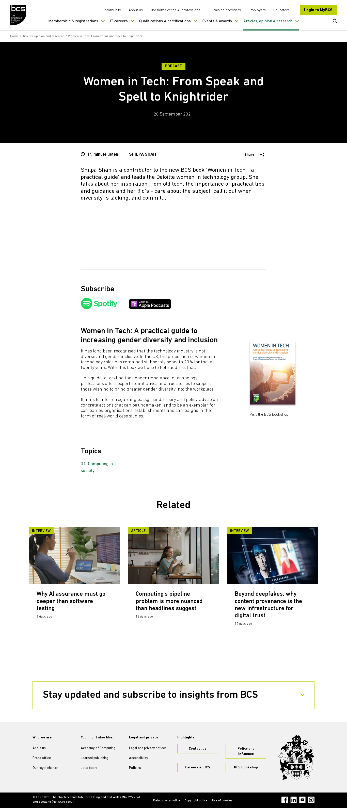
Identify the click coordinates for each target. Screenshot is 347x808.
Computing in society (97, 467)
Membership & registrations (73, 21)
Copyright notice (196, 800)
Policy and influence (246, 751)
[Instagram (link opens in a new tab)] (311, 800)
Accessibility (138, 758)
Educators (281, 10)
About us (136, 10)
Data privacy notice (166, 800)
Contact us (198, 749)
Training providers (226, 10)
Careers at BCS (197, 767)
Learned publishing (94, 758)
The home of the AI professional (175, 10)
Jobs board (89, 768)
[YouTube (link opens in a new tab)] (302, 800)
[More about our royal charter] (296, 757)
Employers (257, 10)
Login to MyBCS (318, 10)
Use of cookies (222, 800)
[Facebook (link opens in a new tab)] (284, 800)
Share (249, 155)
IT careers (119, 21)
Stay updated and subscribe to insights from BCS (150, 695)
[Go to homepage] (18, 15)
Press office (42, 758)
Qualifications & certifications (165, 21)
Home (14, 36)
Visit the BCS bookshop (269, 415)
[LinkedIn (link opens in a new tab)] (293, 800)
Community (112, 10)
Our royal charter (45, 768)
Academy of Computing (98, 748)
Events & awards (217, 21)
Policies (135, 768)
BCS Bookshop (246, 767)
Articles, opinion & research (267, 21)
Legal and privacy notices (148, 748)
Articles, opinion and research (43, 36)
